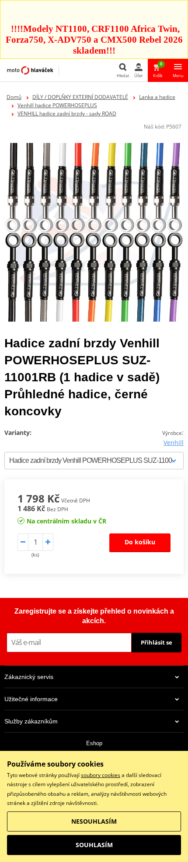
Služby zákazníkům (31, 721)
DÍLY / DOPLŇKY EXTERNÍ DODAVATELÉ (80, 97)
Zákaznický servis (28, 676)
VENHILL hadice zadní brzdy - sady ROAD (66, 113)
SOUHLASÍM (94, 845)
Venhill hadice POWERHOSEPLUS (57, 105)
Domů (14, 97)
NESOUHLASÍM (94, 821)
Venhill (174, 442)
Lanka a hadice (157, 97)
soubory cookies (100, 775)
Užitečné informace (31, 699)
